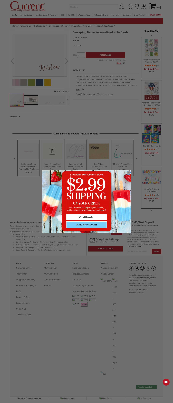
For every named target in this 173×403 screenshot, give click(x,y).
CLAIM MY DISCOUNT (86, 225)
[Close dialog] (129, 173)
